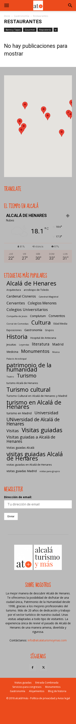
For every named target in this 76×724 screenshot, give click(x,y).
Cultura (41, 322)
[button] (6, 5)
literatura (40, 344)
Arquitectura (13, 290)
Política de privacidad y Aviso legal (50, 698)
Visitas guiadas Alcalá (20, 447)
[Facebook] (33, 668)
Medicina (12, 352)
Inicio (7, 16)
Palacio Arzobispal (16, 358)
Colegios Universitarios (27, 309)
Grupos (49, 330)
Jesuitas (11, 344)
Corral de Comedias (17, 323)
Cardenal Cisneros (21, 296)
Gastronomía (21, 16)
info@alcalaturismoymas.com (47, 640)
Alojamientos (36, 691)
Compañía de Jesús (16, 316)
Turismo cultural (28, 389)
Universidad (46, 413)
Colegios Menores (42, 303)
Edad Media (60, 323)
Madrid (58, 344)
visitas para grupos (50, 471)
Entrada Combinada (46, 682)
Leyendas (24, 344)
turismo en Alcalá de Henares (33, 404)
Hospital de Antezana (43, 338)
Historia (17, 336)
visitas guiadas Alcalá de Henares (34, 456)
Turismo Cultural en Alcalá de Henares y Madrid (36, 396)
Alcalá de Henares (31, 283)
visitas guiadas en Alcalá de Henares (29, 464)
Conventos (57, 316)
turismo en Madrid (19, 413)
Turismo (26, 375)
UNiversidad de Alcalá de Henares (33, 421)
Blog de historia (57, 691)
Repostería (45, 29)
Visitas (12, 431)
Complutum (38, 316)
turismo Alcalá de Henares (22, 383)
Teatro (10, 376)
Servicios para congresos (26, 687)
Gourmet (30, 29)
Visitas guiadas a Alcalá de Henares (30, 439)
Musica (56, 352)
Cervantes (15, 303)
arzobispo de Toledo (36, 290)
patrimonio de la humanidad (28, 367)
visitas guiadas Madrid (21, 471)
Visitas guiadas (42, 430)
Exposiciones (13, 330)
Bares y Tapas (13, 29)
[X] (44, 668)
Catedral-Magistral (48, 296)
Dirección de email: (18, 497)
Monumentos (35, 351)
